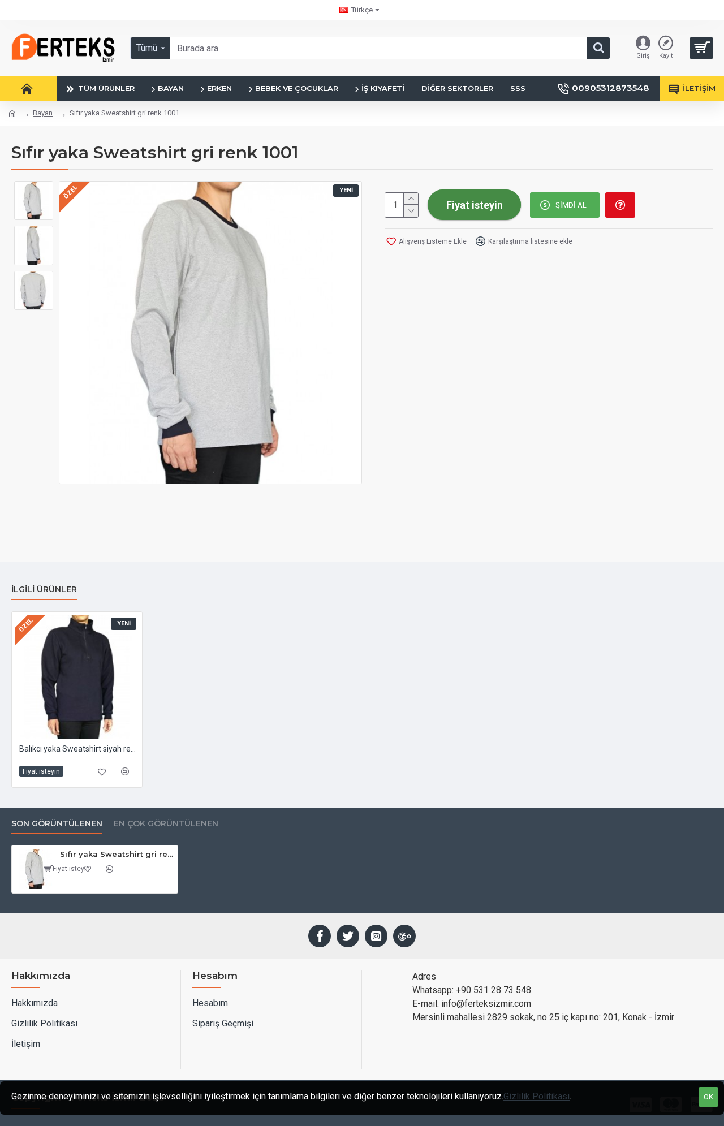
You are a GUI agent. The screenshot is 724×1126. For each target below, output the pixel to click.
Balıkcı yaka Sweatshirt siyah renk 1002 (79, 748)
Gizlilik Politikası (536, 1096)
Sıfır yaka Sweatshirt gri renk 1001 (117, 853)
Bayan (43, 113)
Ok (708, 1097)
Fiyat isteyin (41, 771)
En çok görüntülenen (166, 824)
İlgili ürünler (44, 589)
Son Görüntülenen (56, 824)
